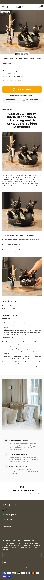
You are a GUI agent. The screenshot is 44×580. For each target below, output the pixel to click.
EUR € (8, 562)
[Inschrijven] (38, 555)
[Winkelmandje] (40, 7)
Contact (30, 547)
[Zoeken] (7, 7)
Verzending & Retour (10, 315)
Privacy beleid (23, 547)
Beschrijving (7, 110)
